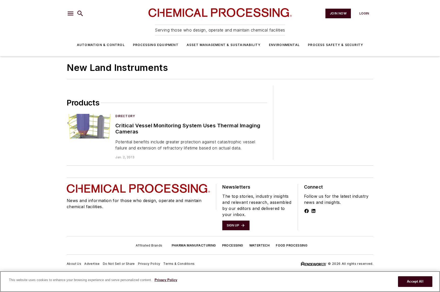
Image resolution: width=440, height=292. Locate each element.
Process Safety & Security (335, 45)
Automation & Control (101, 45)
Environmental (284, 45)
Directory (125, 116)
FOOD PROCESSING (291, 245)
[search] (80, 13)
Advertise (92, 264)
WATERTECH (259, 245)
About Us (74, 264)
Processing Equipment (155, 45)
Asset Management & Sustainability (224, 45)
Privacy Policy (149, 264)
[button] (70, 13)
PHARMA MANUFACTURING (194, 245)
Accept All (415, 281)
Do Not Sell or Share (119, 264)
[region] (220, 281)
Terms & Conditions (179, 264)
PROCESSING (232, 245)
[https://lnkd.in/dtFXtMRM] (313, 210)
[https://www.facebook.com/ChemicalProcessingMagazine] (306, 210)
